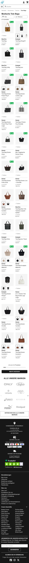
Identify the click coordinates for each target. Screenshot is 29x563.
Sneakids (17, 519)
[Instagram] (14, 560)
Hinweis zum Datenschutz (8, 503)
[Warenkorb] (27, 2)
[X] (18, 560)
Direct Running (5, 513)
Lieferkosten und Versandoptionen (10, 502)
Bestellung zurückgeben (14, 457)
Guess (3, 92)
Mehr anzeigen (14, 371)
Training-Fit (18, 523)
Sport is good (18, 521)
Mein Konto (4, 477)
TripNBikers (18, 528)
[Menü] (2, 6)
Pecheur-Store (19, 509)
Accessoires (11, 10)
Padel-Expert (4, 534)
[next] (28, 396)
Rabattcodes (4, 485)
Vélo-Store (18, 530)
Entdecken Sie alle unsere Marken (14, 414)
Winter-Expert (19, 532)
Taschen (17, 10)
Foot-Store (4, 519)
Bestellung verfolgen (7, 481)
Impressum (4, 498)
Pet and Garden (19, 511)
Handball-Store (5, 524)
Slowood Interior (19, 513)
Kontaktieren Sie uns (14, 428)
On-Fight (3, 532)
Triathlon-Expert (19, 526)
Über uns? (4, 490)
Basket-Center (5, 509)
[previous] (1, 396)
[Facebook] (11, 560)
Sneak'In (17, 517)
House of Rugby (5, 526)
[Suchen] (6, 6)
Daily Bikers (4, 511)
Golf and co (4, 523)
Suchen (9, 6)
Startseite (4, 10)
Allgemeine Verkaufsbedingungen (10, 494)
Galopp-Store (5, 521)
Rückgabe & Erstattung (7, 496)
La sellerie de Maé (6, 528)
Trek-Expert (18, 524)
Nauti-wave (4, 530)
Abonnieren (14, 549)
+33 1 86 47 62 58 (14, 433)
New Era (4, 39)
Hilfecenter (4, 479)
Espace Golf (4, 517)
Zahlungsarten (5, 500)
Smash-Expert (19, 515)
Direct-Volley (4, 515)
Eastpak (17, 39)
